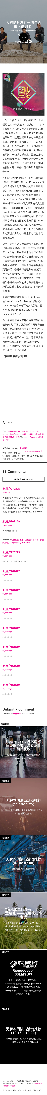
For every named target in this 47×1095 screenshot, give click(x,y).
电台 (29, 1090)
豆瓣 (18, 437)
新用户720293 (11, 552)
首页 (4, 1090)
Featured (33, 437)
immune (6, 434)
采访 (14, 1090)
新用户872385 (11, 489)
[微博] (30, 41)
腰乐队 (12, 437)
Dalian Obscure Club (16, 431)
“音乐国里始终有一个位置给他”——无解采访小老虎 (23, 912)
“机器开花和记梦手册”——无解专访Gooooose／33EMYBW (23, 968)
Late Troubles (15, 434)
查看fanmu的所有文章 (34, 451)
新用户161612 (11, 571)
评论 (19, 1090)
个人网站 (23, 448)
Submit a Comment (23, 479)
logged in (17, 713)
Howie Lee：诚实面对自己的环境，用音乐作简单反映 (23, 744)
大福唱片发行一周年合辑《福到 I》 (23, 24)
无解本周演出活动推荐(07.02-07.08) (23, 860)
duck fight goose (32, 431)
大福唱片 (30, 434)
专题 (24, 1090)
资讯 (7, 440)
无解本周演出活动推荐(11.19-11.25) (23, 802)
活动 (34, 1090)
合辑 (24, 434)
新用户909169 (11, 521)
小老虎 (38, 434)
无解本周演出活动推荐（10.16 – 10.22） (23, 1030)
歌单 (39, 1090)
